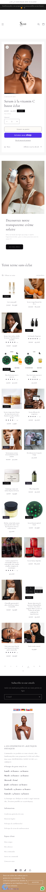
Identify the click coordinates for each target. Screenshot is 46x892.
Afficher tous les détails (31, 147)
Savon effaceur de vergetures (34, 413)
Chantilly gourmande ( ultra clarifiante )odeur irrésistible (12, 605)
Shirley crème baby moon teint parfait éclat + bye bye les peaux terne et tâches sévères (11, 525)
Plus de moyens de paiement (23, 140)
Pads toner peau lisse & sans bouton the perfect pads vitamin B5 (12, 648)
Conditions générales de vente (14, 814)
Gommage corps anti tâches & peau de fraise (12, 490)
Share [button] (8, 147)
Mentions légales (9, 819)
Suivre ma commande (11, 856)
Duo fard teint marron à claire (34, 376)
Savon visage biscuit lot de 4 (34, 303)
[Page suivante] (23, 671)
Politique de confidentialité (13, 823)
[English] (17, 710)
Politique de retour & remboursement (16, 828)
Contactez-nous (9, 861)
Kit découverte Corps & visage (34, 454)
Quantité (6, 117)
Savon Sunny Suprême (34, 561)
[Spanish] (31, 710)
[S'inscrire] (39, 696)
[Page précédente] (5, 666)
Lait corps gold (11, 302)
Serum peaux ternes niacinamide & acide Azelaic (11, 454)
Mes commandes (9, 851)
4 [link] (28, 666)
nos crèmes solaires (14, 247)
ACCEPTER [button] (35, 882)
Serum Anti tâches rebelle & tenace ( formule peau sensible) (12, 338)
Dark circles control (34, 646)
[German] (23, 710)
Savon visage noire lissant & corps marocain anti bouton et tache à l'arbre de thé (12, 414)
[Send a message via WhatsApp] (42, 888)
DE (10, 889)
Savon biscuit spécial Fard (34, 524)
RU (15, 889)
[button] (2, 24)
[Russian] (28, 710)
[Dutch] (14, 710)
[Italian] (25, 710)
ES (18, 889)
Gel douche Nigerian (34, 336)
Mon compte (8, 842)
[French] (20, 710)
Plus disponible (34, 489)
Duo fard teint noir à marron (11, 376)
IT (13, 889)
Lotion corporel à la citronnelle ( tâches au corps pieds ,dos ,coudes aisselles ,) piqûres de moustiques (11, 564)
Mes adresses (8, 847)
